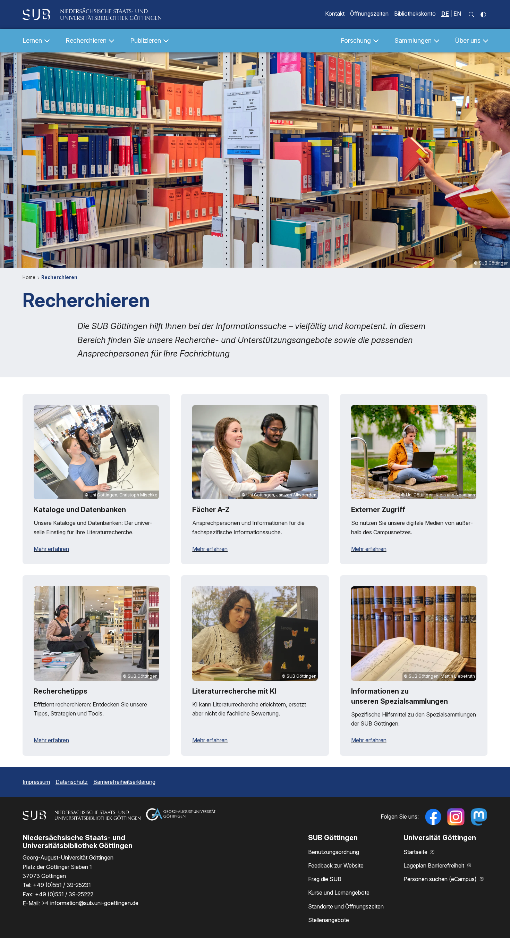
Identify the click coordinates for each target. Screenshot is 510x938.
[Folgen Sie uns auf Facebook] (433, 817)
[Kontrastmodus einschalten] (483, 14)
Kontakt (335, 13)
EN (457, 13)
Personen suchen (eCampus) (440, 879)
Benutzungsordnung (333, 851)
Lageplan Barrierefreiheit (434, 865)
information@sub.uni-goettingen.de (94, 902)
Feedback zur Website (336, 865)
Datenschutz (72, 781)
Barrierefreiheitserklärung (124, 781)
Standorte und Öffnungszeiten (346, 906)
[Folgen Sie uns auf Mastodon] (478, 817)
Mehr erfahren (51, 548)
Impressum (36, 781)
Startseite (416, 851)
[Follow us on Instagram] (456, 817)
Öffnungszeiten (369, 13)
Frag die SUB (324, 879)
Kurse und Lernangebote (338, 892)
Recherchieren (59, 277)
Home (30, 277)
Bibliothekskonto (415, 13)
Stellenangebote (328, 919)
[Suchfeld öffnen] (471, 14)
